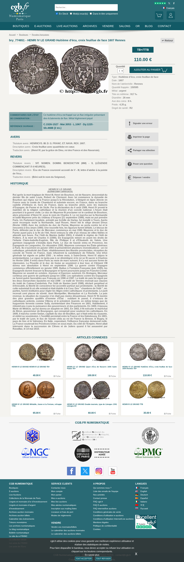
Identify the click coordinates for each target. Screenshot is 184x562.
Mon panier (56, 495)
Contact (164, 26)
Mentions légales (101, 522)
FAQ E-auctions (100, 505)
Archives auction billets (19, 515)
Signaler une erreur (142, 123)
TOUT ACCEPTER (83, 559)
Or (138, 26)
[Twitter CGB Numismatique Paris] (85, 471)
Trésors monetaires (18, 522)
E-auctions (42, 26)
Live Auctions (15, 495)
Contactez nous (58, 488)
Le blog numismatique (19, 529)
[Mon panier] (159, 19)
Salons (124, 26)
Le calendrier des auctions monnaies (68, 530)
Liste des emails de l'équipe (105, 491)
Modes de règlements (61, 515)
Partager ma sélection (144, 150)
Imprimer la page (141, 137)
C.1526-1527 (50, 124)
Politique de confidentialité (105, 526)
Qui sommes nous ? (102, 488)
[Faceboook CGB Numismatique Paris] (71, 471)
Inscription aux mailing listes (64, 508)
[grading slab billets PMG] (148, 453)
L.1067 (77, 124)
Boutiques (21, 26)
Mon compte (57, 491)
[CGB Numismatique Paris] (20, 21)
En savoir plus (92, 555)
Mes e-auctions (58, 498)
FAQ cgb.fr (98, 501)
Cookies (96, 529)
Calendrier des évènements (21, 519)
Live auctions (67, 26)
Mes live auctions (59, 501)
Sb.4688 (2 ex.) (52, 127)
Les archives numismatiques (22, 526)
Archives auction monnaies (21, 512)
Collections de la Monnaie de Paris (25, 498)
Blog (149, 26)
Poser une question (143, 164)
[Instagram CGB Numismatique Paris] (99, 471)
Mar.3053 (65, 124)
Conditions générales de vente (107, 512)
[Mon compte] (171, 19)
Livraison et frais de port (62, 512)
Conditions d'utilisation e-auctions (108, 515)
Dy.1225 (88, 124)
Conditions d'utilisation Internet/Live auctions (113, 519)
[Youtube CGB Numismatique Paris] (112, 471)
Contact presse (100, 498)
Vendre (108, 26)
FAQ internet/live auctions (104, 508)
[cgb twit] (168, 3)
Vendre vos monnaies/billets (64, 527)
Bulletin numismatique (19, 533)
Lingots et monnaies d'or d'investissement (28, 501)
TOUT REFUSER (103, 559)
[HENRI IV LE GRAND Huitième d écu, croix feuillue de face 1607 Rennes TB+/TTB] (59, 93)
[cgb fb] (173, 3)
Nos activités (99, 495)
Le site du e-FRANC (18, 536)
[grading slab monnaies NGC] (35, 453)
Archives (90, 26)
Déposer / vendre (141, 177)
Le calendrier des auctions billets (66, 534)
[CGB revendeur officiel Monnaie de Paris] (92, 453)
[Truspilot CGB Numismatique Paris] (160, 3)
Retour (169, 40)
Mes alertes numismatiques (63, 505)
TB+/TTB (143, 49)
